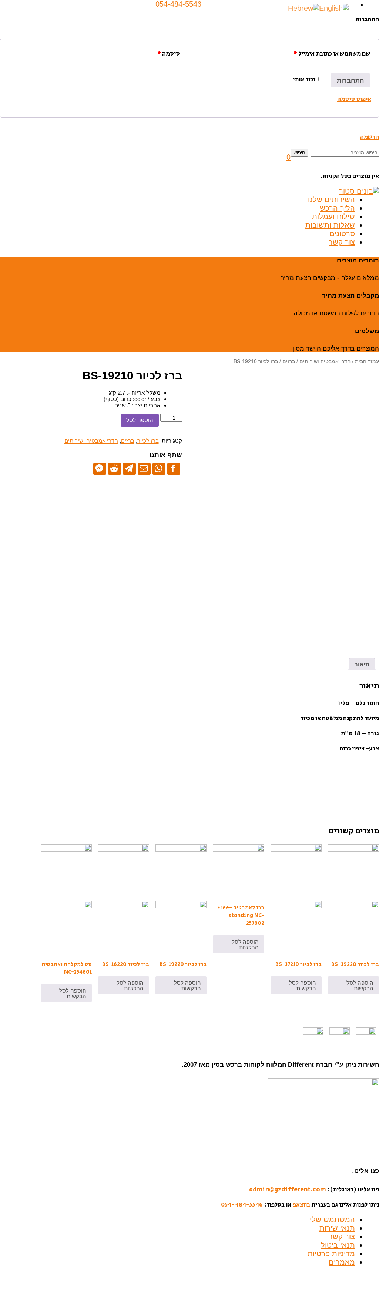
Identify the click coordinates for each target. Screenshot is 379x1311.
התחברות (350, 80)
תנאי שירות (337, 1228)
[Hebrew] (303, 8)
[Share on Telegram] (129, 468)
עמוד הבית (367, 361)
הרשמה (369, 137)
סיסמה (168, 53)
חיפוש (299, 152)
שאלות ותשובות (330, 225)
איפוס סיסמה (354, 99)
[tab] (362, 664)
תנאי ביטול (338, 1245)
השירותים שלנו (331, 199)
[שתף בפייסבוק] (173, 468)
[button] (288, 157)
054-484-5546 (242, 1204)
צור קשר (342, 242)
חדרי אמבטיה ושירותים (325, 361)
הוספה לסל (139, 420)
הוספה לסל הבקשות (359, 985)
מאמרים (342, 1262)
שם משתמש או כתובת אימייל (332, 53)
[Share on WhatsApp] (158, 468)
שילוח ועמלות (333, 217)
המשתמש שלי (332, 1219)
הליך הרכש (337, 208)
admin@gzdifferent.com (287, 1189)
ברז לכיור (148, 441)
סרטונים (342, 234)
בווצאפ (301, 1204)
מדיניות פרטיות (331, 1254)
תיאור (362, 664)
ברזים (288, 361)
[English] (334, 8)
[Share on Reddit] (114, 468)
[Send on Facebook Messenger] (99, 468)
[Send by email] (144, 468)
